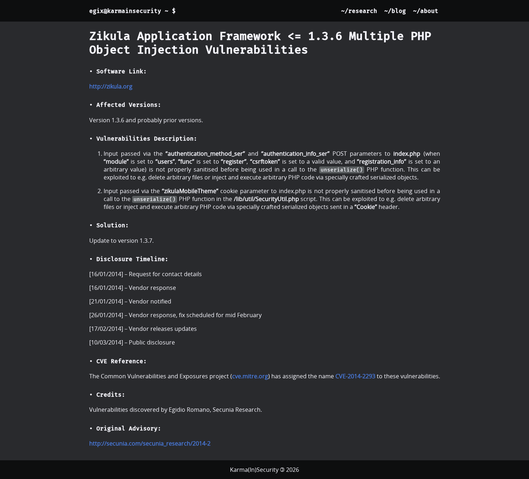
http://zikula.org (110, 86)
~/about (425, 11)
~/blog (395, 11)
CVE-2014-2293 (355, 376)
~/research (359, 11)
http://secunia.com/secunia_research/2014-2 (150, 443)
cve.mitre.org (250, 376)
